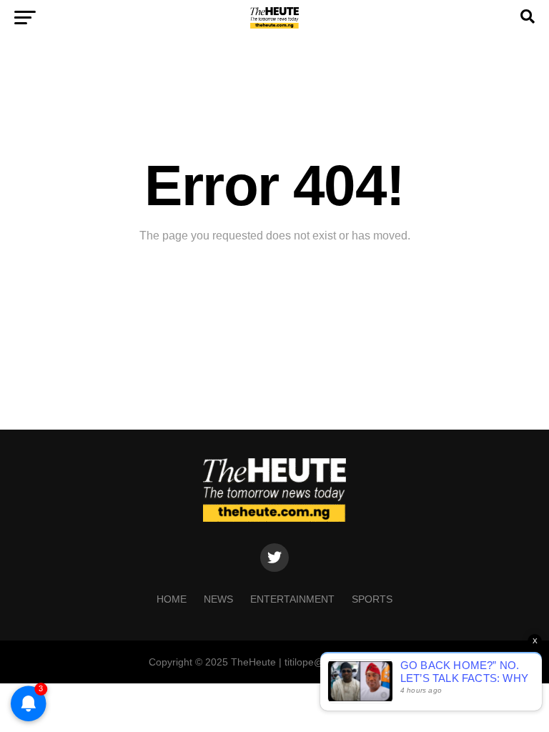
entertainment (292, 599)
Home (172, 599)
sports (372, 599)
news (218, 599)
